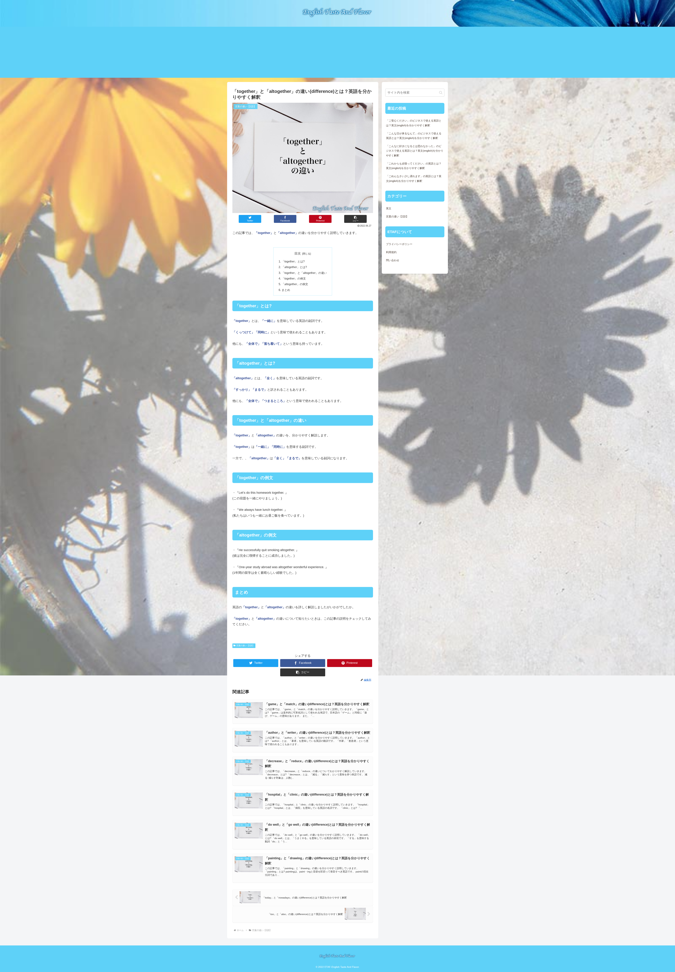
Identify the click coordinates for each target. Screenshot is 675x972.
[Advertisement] (337, 53)
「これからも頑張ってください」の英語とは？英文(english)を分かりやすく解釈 (413, 166)
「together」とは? (293, 261)
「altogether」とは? (294, 267)
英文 (388, 208)
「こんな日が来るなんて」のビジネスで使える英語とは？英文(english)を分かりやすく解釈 (413, 135)
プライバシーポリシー (399, 244)
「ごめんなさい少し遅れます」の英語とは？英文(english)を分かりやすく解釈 (413, 178)
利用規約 (391, 252)
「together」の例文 (294, 278)
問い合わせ (392, 260)
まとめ (286, 289)
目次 (297, 253)
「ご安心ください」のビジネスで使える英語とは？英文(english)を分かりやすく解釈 (413, 123)
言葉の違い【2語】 (245, 645)
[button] (355, 219)
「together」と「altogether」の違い (304, 272)
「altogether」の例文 (295, 284)
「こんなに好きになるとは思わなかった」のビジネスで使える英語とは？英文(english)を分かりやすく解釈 (414, 151)
